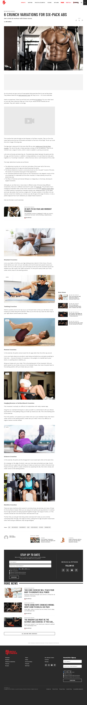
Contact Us (48, 689)
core (28, 527)
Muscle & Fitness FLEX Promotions (18, 573)
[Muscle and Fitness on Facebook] (63, 570)
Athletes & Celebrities (40, 2)
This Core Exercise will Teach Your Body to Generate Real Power (75, 298)
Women (28, 569)
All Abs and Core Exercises (29, 633)
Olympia (76, 2)
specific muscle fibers (48, 188)
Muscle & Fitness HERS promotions (18, 572)
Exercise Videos (28, 661)
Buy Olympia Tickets (49, 657)
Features (50, 2)
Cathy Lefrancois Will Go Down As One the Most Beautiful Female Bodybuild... (75, 541)
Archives (47, 659)
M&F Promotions (14, 570)
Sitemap (46, 661)
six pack (41, 527)
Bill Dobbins (9, 21)
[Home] (4, 4)
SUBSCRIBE (14, 577)
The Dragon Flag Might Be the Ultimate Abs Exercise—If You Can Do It (75, 315)
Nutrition (30, 2)
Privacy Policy (62, 689)
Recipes (7, 665)
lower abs (38, 186)
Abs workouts (22, 527)
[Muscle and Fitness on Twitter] (67, 570)
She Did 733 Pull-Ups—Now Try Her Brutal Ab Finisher (76, 323)
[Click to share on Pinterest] (82, 20)
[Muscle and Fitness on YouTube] (71, 570)
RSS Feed (27, 665)
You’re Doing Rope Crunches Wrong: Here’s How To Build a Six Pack (75, 306)
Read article (28, 217)
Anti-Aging (56, 2)
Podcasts (27, 663)
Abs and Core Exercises (9, 11)
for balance (39, 99)
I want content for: (13, 569)
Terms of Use (55, 689)
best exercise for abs (24, 95)
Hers (68, 2)
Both (21, 569)
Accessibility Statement (78, 689)
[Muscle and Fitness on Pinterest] (76, 570)
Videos (26, 659)
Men (24, 569)
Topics (26, 657)
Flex (62, 2)
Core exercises (34, 527)
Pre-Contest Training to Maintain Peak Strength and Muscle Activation (48, 541)
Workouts (23, 2)
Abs (9, 527)
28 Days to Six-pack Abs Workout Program (38, 210)
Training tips (47, 527)
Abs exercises (15, 527)
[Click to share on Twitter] (79, 20)
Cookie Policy (69, 689)
